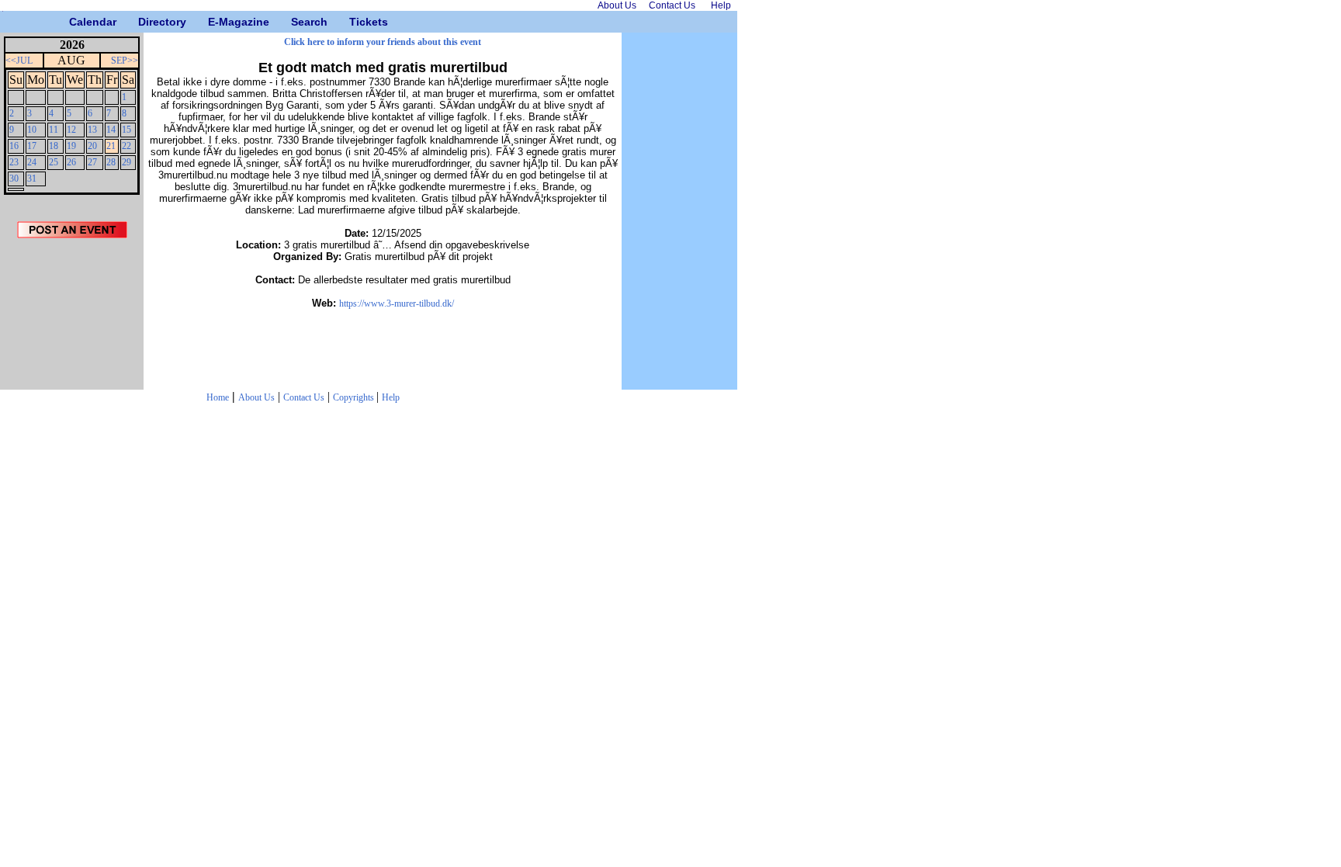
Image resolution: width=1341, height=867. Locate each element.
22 (126, 145)
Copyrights (354, 397)
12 (71, 129)
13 (92, 129)
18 (53, 145)
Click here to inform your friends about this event (382, 41)
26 (71, 162)
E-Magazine (214, 22)
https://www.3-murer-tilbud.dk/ (396, 303)
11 (53, 129)
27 (92, 162)
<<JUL (19, 60)
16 (14, 145)
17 (31, 145)
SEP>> (124, 60)
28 (111, 162)
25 (53, 162)
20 (92, 145)
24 (31, 162)
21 (111, 145)
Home (217, 397)
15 (126, 129)
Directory (144, 22)
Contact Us (303, 397)
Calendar (75, 22)
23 (14, 162)
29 (126, 162)
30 (14, 178)
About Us (256, 397)
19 (71, 145)
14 (111, 129)
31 (31, 178)
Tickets (355, 22)
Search (297, 22)
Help (391, 397)
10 (31, 129)
